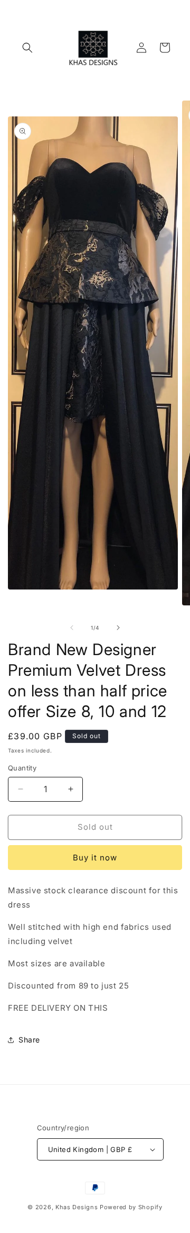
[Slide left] (71, 627)
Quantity (22, 768)
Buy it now (95, 858)
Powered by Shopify (131, 1207)
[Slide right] (118, 627)
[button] (27, 47)
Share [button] (29, 1039)
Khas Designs (76, 1207)
